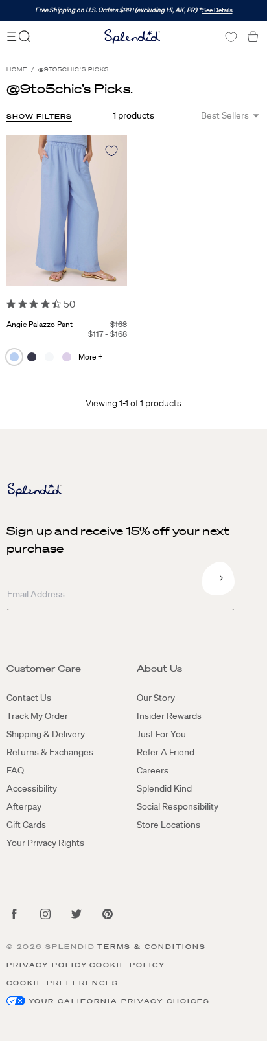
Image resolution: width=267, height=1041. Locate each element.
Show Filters (39, 116)
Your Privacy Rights (45, 843)
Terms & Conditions (151, 947)
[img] (11, 303)
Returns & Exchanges (49, 752)
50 (69, 303)
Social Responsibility (177, 806)
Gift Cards (26, 824)
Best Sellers (225, 115)
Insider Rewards (169, 716)
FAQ (15, 770)
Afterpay (23, 806)
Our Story (156, 698)
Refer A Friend (165, 752)
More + (90, 356)
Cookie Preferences (62, 983)
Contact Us (28, 698)
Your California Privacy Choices (119, 1001)
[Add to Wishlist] (111, 150)
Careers (152, 770)
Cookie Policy (127, 965)
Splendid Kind (164, 788)
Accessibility (31, 788)
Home (16, 69)
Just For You (161, 734)
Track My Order (37, 716)
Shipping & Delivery (45, 734)
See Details (217, 10)
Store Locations (168, 824)
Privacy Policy (46, 965)
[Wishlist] (230, 37)
